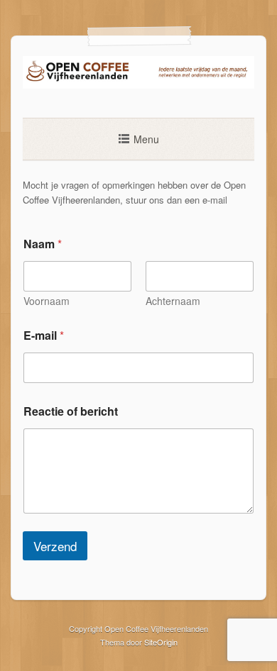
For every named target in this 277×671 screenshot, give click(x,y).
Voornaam (46, 301)
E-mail (43, 335)
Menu (146, 139)
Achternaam (173, 301)
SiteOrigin (161, 642)
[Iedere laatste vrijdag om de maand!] (138, 85)
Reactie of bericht (70, 411)
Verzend (55, 546)
